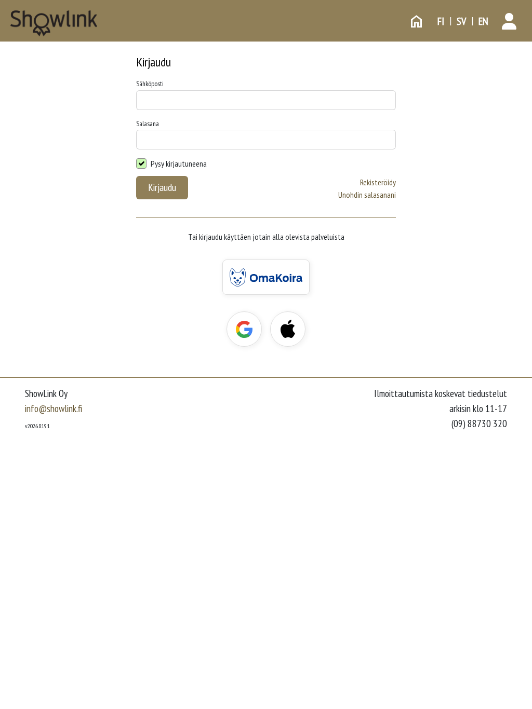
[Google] (244, 329)
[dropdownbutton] (509, 21)
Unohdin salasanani (367, 194)
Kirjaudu (162, 187)
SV (461, 21)
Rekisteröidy (378, 182)
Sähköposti (150, 83)
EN (483, 21)
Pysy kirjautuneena (179, 163)
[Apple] (287, 329)
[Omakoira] (266, 277)
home (416, 21)
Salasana (147, 123)
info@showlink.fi (53, 408)
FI (440, 21)
